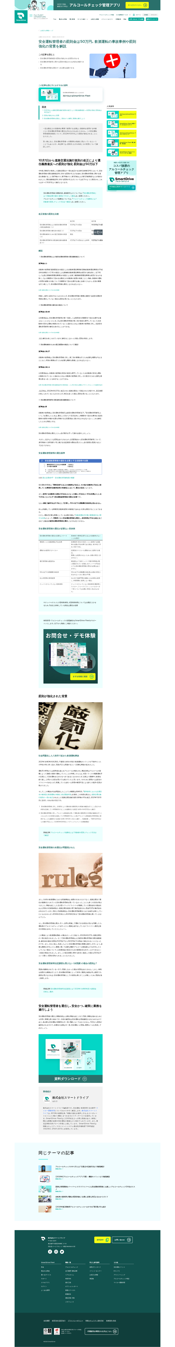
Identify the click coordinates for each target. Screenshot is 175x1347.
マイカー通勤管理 (119, 1282)
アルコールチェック (71, 1267)
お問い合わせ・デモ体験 (136, 19)
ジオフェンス (69, 1302)
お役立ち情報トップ (46, 30)
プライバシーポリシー (75, 1321)
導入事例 (72, 19)
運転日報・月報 (70, 1298)
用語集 (92, 1278)
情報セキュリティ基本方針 (94, 1321)
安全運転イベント (119, 1267)
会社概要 (47, 1321)
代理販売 (118, 19)
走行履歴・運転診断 (71, 1271)
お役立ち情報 (95, 19)
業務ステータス (70, 1290)
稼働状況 (68, 1294)
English (154, 14)
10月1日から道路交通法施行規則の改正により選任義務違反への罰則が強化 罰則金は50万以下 (73, 111)
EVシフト (117, 1271)
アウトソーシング (119, 1275)
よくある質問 (45, 1290)
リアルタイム (69, 1275)
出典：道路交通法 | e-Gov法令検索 (49, 290)
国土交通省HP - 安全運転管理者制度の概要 (58, 478)
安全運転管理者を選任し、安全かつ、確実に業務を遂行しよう (64, 118)
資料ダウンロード (152, 19)
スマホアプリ (45, 1282)
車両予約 (68, 1278)
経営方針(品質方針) (58, 1321)
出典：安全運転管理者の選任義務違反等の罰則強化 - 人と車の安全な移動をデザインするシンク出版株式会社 (70, 385)
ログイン (138, 14)
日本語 (146, 14)
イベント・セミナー (107, 19)
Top (54, 19)
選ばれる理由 (63, 19)
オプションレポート (71, 1286)
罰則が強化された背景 (51, 115)
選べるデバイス (46, 1275)
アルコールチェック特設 (106, 14)
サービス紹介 (82, 19)
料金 (125, 19)
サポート (44, 1278)
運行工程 (68, 1282)
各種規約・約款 (111, 1321)
